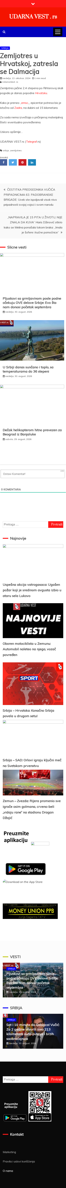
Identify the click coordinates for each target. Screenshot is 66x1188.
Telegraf (31, 141)
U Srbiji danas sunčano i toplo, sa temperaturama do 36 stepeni (28, 369)
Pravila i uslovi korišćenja (19, 1161)
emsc (24, 103)
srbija (6, 150)
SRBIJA (5, 48)
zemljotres (16, 150)
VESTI (15, 956)
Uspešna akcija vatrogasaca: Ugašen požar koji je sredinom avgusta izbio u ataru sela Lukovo (32, 590)
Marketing (9, 1152)
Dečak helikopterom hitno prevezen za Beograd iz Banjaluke (32, 432)
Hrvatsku (41, 93)
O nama (8, 1171)
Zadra (18, 108)
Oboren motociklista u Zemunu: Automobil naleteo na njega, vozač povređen (29, 649)
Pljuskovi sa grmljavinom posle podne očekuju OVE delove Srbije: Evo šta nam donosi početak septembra (32, 302)
